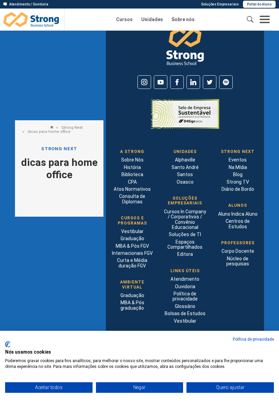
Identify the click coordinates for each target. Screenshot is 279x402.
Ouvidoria (185, 286)
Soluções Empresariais (220, 4)
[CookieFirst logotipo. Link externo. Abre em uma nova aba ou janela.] (7, 344)
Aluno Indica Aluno (238, 214)
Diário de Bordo (237, 189)
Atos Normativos (132, 189)
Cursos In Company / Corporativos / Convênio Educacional (185, 219)
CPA (132, 182)
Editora (185, 254)
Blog (238, 174)
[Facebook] (177, 82)
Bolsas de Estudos (185, 313)
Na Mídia (238, 167)
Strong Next (71, 128)
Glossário (185, 306)
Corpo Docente (237, 251)
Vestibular (132, 231)
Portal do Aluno (259, 4)
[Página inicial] (50, 127)
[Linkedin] (193, 82)
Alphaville (185, 160)
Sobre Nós (132, 160)
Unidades (152, 19)
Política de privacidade (185, 296)
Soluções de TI (185, 234)
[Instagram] (144, 82)
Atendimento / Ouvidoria (28, 4)
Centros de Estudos (238, 223)
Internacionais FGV (132, 253)
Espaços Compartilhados (184, 244)
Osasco (185, 182)
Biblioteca (132, 174)
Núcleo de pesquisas (237, 261)
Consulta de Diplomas (132, 199)
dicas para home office (48, 132)
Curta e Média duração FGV (132, 263)
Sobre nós (183, 19)
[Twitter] (209, 82)
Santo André (185, 167)
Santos (185, 174)
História (132, 167)
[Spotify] (226, 82)
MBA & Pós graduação (132, 305)
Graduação (132, 238)
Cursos (124, 19)
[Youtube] (160, 82)
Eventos (238, 160)
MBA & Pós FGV (132, 246)
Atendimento (184, 279)
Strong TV (238, 182)
